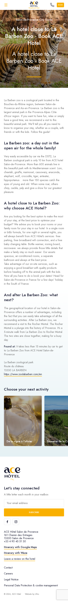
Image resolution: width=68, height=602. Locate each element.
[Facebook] (7, 521)
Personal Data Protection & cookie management (31, 585)
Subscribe (34, 512)
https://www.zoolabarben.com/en (23, 374)
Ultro (37, 594)
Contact (8, 567)
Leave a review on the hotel (19, 559)
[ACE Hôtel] (34, 4)
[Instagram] (16, 521)
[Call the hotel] (52, 5)
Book (60, 5)
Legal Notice (11, 579)
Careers (8, 573)
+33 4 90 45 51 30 (15, 541)
